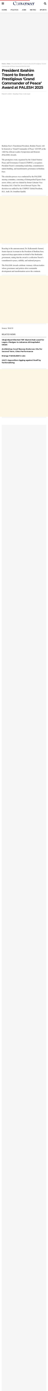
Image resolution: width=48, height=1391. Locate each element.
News (8, 64)
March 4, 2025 (7, 94)
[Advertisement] (24, 36)
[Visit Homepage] (24, 3)
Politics (14, 10)
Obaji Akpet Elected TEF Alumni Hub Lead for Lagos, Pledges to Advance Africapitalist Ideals (23, 342)
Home (4, 10)
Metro (33, 10)
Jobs (24, 10)
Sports (43, 10)
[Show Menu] (3, 3)
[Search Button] (45, 3)
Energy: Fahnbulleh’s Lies (13, 356)
